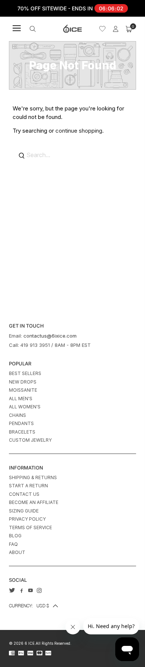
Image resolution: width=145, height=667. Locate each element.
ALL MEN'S (20, 398)
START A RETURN (28, 485)
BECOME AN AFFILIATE (33, 502)
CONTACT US (24, 494)
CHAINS (17, 415)
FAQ (13, 544)
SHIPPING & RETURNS (33, 477)
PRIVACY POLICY (27, 519)
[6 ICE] (72, 28)
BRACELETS (22, 432)
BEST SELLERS (25, 373)
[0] (129, 29)
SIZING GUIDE (24, 511)
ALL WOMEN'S (25, 406)
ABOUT (17, 552)
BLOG (15, 535)
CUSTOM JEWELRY (30, 440)
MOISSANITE (23, 390)
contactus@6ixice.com (50, 336)
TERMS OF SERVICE (30, 527)
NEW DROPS (22, 382)
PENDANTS (21, 423)
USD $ (29, 605)
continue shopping (78, 130)
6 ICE (30, 643)
